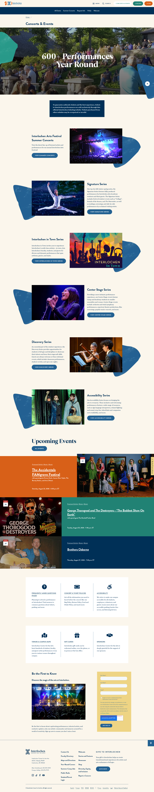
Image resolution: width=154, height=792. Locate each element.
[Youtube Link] (43, 775)
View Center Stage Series (100, 315)
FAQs (89, 11)
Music (45, 465)
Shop (80, 764)
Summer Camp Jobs (68, 768)
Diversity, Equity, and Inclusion (84, 770)
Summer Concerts (69, 11)
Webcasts (96, 11)
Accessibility (106, 788)
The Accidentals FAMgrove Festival (46, 472)
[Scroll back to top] (151, 743)
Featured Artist (37, 465)
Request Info (81, 11)
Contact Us (65, 752)
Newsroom (82, 760)
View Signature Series (99, 212)
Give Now (103, 769)
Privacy (99, 788)
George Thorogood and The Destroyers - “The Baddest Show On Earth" (105, 512)
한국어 (92, 788)
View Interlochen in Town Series (49, 261)
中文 (82, 788)
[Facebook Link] (40, 775)
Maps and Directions (68, 760)
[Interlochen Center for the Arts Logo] (13, 3)
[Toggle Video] (147, 83)
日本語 (87, 788)
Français (78, 788)
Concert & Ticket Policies (75, 593)
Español (72, 788)
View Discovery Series (44, 367)
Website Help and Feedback (121, 788)
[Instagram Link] (33, 775)
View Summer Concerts (45, 155)
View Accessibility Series (100, 418)
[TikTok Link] (36, 775)
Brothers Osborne (78, 549)
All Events (58, 11)
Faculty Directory (67, 756)
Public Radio (65, 773)
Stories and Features (85, 756)
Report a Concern (84, 775)
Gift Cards (68, 642)
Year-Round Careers (68, 764)
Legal (111, 788)
